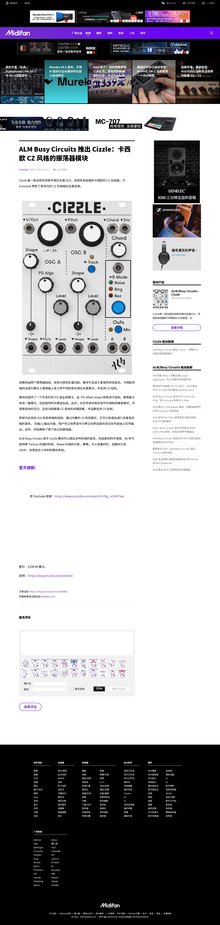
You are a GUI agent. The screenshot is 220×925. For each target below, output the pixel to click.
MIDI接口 (152, 778)
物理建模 (62, 812)
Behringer (38, 847)
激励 (84, 770)
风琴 (36, 808)
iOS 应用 (52, 913)
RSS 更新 (121, 913)
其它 (60, 815)
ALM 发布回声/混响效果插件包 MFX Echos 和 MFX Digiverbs (175, 461)
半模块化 (62, 793)
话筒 (150, 793)
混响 (84, 774)
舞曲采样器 (171, 812)
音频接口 (152, 782)
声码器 (85, 808)
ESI (52, 854)
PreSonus (38, 869)
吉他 (36, 800)
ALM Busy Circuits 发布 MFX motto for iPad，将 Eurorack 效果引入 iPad (174, 398)
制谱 (126, 812)
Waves (37, 885)
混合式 (61, 789)
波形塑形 (62, 804)
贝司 (36, 778)
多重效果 (86, 812)
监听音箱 (152, 808)
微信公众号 (171, 3)
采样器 (169, 808)
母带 (102, 778)
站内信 (27, 3)
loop (36, 797)
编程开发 (128, 815)
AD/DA (169, 793)
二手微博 (210, 3)
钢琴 (36, 793)
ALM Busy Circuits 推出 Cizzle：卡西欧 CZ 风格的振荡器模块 (176, 351)
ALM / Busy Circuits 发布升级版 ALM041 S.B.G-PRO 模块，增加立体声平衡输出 (174, 429)
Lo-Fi (102, 782)
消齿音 (85, 782)
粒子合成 (62, 785)
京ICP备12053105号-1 (109, 916)
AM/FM (61, 778)
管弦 (36, 785)
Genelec (38, 854)
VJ (125, 800)
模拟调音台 (153, 785)
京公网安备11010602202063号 (134, 916)
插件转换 (128, 808)
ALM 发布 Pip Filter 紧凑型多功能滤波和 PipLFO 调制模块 (174, 419)
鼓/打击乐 (38, 789)
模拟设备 (170, 774)
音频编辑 (128, 785)
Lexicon (55, 858)
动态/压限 (104, 785)
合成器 (169, 770)
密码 (26, 689)
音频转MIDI (105, 797)
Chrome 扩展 (134, 913)
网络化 (103, 808)
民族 (36, 774)
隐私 (158, 913)
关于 (145, 913)
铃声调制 (104, 812)
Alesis (54, 839)
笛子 (36, 804)
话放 (150, 800)
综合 (36, 815)
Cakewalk (56, 851)
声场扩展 (86, 785)
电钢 (36, 782)
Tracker (127, 793)
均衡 (84, 800)
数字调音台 (153, 789)
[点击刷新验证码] (99, 689)
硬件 (99, 33)
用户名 (27, 683)
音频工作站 (129, 770)
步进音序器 (129, 804)
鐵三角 (54, 843)
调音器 (103, 815)
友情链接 (167, 913)
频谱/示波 (104, 774)
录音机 (103, 804)
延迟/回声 (86, 778)
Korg (36, 858)
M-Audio (55, 862)
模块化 (61, 797)
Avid (53, 847)
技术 (121, 33)
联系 (151, 913)
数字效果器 (153, 815)
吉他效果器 (171, 789)
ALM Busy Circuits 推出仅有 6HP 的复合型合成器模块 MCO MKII (177, 440)
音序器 (169, 815)
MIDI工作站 (129, 778)
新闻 (88, 33)
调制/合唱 (104, 789)
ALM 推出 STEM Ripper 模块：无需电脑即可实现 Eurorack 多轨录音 (177, 408)
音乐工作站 (129, 774)
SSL (35, 873)
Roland (54, 877)
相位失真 (62, 800)
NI (52, 866)
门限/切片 (86, 804)
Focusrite (38, 851)
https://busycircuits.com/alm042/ (50, 575)
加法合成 (62, 774)
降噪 (102, 770)
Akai (36, 843)
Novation (55, 869)
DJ (125, 797)
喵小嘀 (77, 913)
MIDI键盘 (152, 770)
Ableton (37, 839)
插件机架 (128, 789)
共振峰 (61, 808)
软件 (110, 33)
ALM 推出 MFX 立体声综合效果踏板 (172, 469)
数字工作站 (171, 800)
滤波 (84, 797)
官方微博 (191, 3)
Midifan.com (48, 596)
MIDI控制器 (153, 774)
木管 (36, 812)
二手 (131, 33)
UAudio (54, 881)
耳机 (150, 797)
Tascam (37, 877)
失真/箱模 (104, 793)
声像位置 (86, 815)
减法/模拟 (62, 770)
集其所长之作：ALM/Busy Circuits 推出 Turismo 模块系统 (174, 450)
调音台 (85, 789)
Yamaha (55, 885)
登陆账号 (14, 3)
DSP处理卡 (153, 812)
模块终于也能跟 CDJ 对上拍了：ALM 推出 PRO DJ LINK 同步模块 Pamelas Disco (175, 387)
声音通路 (104, 800)
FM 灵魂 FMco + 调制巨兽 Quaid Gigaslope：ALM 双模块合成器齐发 (172, 377)
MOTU (36, 866)
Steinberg (38, 881)
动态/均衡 (170, 797)
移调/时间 (86, 793)
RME (53, 873)
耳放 (150, 804)
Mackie (37, 862)
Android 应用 (65, 913)
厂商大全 (77, 33)
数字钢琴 (170, 785)
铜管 (36, 770)
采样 (60, 782)
